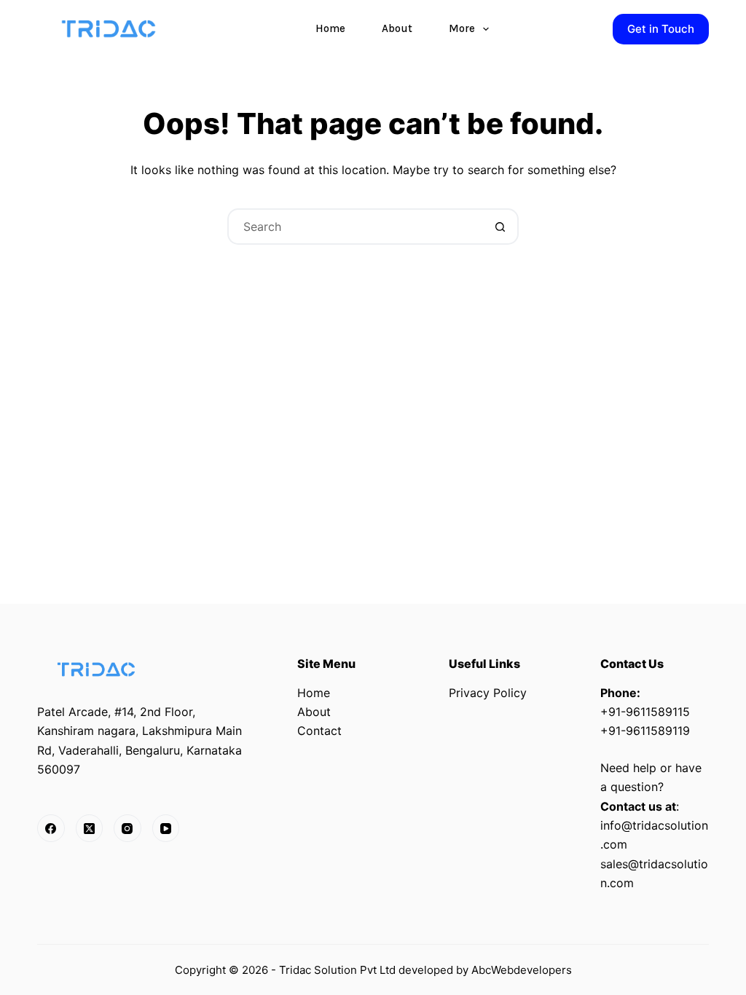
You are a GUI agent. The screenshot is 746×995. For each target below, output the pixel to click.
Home (330, 28)
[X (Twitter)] (89, 828)
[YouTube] (166, 828)
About (397, 28)
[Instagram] (127, 828)
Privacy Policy (488, 692)
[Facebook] (51, 828)
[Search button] (500, 226)
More (462, 28)
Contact (319, 730)
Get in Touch (660, 29)
